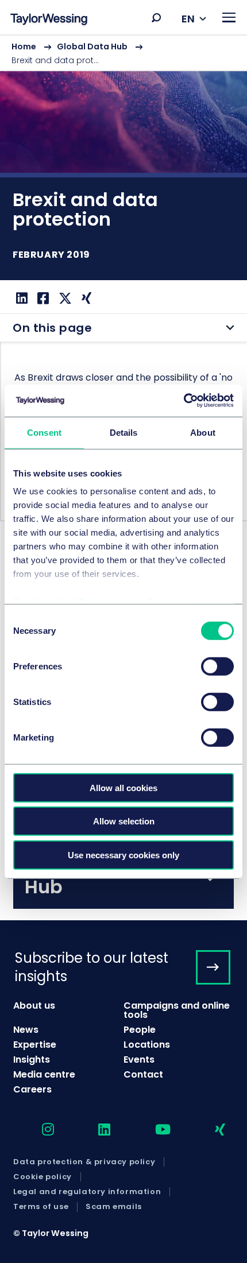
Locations (147, 1044)
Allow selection (124, 821)
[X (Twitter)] (64, 298)
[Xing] (85, 298)
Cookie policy (42, 1176)
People (140, 1029)
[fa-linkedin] (94, 1130)
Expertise (34, 1044)
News (25, 1029)
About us (34, 1005)
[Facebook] (41, 298)
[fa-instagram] (38, 1130)
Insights (31, 1059)
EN (188, 18)
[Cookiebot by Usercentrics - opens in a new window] (183, 400)
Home (23, 46)
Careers (32, 1089)
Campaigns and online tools (177, 1010)
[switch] (217, 666)
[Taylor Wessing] (49, 20)
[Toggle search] (156, 17)
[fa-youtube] (153, 1130)
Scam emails (114, 1206)
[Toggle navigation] (229, 17)
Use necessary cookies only (123, 854)
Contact (143, 1074)
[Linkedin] (20, 298)
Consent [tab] (44, 432)
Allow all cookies (123, 787)
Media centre (44, 1074)
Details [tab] (124, 432)
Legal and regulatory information (87, 1191)
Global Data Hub (92, 46)
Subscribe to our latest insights (91, 966)
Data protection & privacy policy (84, 1162)
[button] (156, 17)
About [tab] (202, 432)
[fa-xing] (210, 1130)
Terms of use (40, 1206)
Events (139, 1059)
